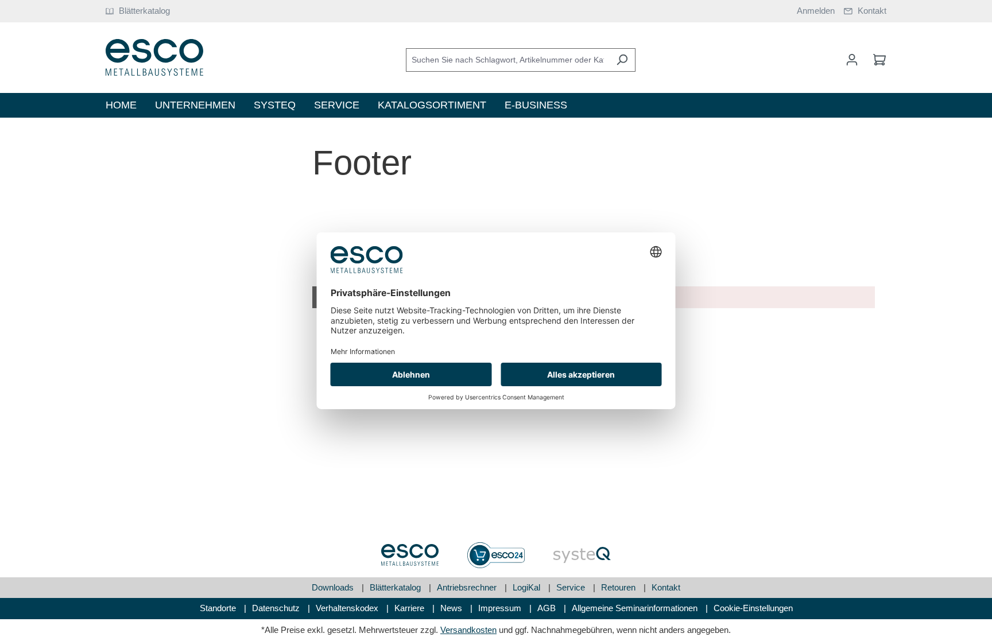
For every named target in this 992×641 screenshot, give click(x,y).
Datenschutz (277, 608)
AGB (547, 608)
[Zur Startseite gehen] (154, 57)
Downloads (334, 587)
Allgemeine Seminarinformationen (636, 608)
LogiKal (527, 587)
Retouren (619, 587)
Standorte (219, 608)
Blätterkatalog (396, 587)
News (452, 608)
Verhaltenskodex (348, 608)
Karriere (410, 608)
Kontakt (666, 587)
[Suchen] (622, 60)
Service (571, 587)
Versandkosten (468, 630)
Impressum (501, 608)
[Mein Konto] (852, 59)
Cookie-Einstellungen (753, 608)
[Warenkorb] (876, 59)
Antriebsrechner (468, 587)
